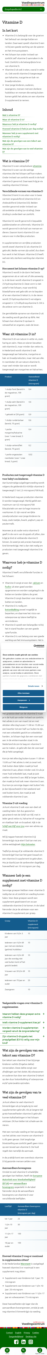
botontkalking (12, 609)
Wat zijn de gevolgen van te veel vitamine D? (22, 150)
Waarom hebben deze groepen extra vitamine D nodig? (21, 1015)
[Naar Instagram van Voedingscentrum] (31, 1342)
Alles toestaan (24, 693)
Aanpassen (22, 700)
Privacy (27, 1332)
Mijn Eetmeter (28, 844)
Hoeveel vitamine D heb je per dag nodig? (22, 128)
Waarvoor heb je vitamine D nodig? (19, 124)
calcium (36, 582)
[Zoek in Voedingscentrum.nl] (23, 1350)
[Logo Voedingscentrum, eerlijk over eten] (23, 1323)
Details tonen (33, 686)
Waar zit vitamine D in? (13, 119)
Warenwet (26, 1263)
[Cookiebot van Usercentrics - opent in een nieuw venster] (33, 646)
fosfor (8, 586)
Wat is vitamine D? (11, 115)
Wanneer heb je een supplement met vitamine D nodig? (20, 134)
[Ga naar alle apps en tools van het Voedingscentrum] (39, 1350)
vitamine (37, 166)
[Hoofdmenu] (7, 1350)
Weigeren (23, 707)
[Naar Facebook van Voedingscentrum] (16, 1342)
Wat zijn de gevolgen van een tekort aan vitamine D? (21, 142)
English (18, 1332)
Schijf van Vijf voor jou (13, 826)
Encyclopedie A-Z (13, 9)
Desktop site (31, 1336)
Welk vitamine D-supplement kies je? (21, 1022)
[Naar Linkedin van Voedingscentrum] (23, 1342)
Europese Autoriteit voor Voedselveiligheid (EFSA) (22, 1179)
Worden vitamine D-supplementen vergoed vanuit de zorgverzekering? (21, 1029)
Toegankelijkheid (16, 1336)
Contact (9, 1332)
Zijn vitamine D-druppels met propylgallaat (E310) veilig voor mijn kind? (21, 1039)
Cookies (35, 1332)
